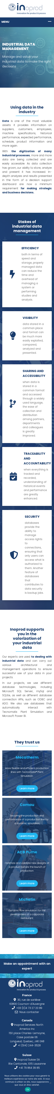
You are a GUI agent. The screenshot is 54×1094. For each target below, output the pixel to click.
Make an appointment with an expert (27, 966)
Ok (27, 1089)
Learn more (27, 788)
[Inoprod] (27, 8)
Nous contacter (29, 1012)
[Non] (50, 1082)
